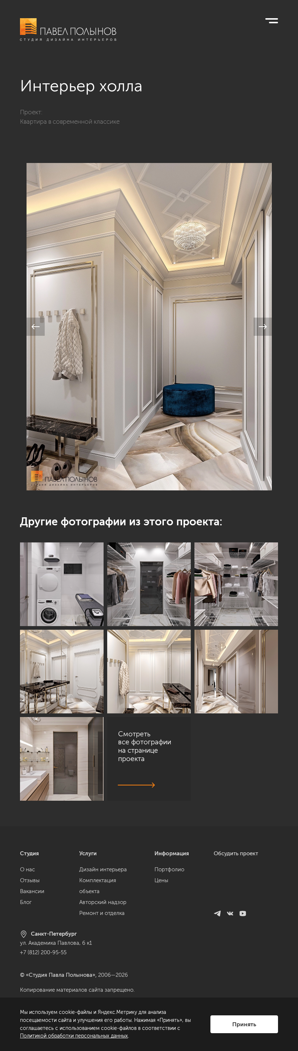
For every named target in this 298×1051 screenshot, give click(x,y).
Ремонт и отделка (102, 913)
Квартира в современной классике (70, 121)
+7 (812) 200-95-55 (43, 952)
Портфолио (169, 869)
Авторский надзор (102, 902)
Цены (161, 880)
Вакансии (32, 891)
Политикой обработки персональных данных (74, 1036)
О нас (27, 869)
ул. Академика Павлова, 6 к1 (56, 943)
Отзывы (30, 880)
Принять (244, 1024)
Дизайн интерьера (103, 869)
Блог (26, 902)
